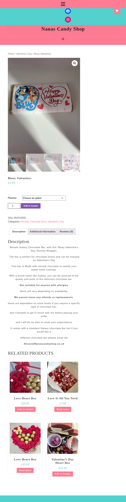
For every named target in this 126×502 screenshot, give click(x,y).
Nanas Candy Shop (63, 29)
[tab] (63, 4)
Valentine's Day (24, 54)
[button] (75, 63)
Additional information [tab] (42, 231)
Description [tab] (18, 231)
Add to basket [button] (25, 409)
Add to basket (30, 205)
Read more (63, 409)
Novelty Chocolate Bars (33, 221)
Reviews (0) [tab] (66, 231)
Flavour (12, 197)
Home (11, 54)
